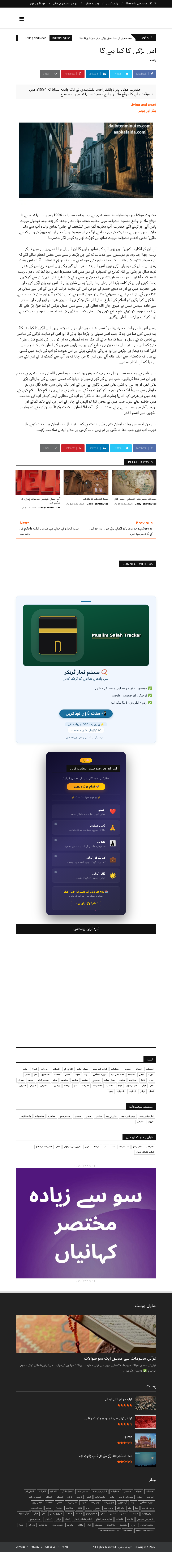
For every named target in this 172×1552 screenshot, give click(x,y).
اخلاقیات (115, 1069)
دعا (113, 1147)
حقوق (67, 1074)
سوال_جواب (148, 1514)
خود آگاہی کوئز (38, 4)
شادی (75, 1080)
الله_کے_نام (68, 1069)
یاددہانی (121, 1091)
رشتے (27, 1074)
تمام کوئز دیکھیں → (86, 903)
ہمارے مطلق (92, 4)
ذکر (35, 1074)
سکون (85, 1080)
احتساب (150, 1069)
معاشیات (97, 1086)
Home (65, 1547)
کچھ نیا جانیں (140, 20)
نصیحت (85, 1086)
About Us (50, 1547)
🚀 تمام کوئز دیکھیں (86, 787)
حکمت (57, 1074)
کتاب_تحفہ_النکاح (44, 1147)
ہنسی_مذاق (57, 1525)
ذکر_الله (97, 1147)
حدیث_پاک (124, 1147)
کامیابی (23, 1086)
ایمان (34, 1069)
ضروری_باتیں (56, 1514)
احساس (127, 1069)
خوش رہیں (37, 1502)
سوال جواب (109, 1080)
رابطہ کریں (112, 4)
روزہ (151, 1080)
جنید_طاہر (95, 1502)
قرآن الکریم (24, 1514)
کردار (151, 1091)
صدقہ (20, 1080)
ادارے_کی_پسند (100, 1069)
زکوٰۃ (143, 1080)
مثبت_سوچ (131, 1086)
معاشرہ (109, 1086)
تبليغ (88, 1497)
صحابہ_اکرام (43, 1080)
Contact (20, 1547)
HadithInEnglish (83, 38)
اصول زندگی (82, 1069)
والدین (57, 1086)
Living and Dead (59, 38)
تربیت (151, 1074)
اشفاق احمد (82, 1491)
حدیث (77, 1074)
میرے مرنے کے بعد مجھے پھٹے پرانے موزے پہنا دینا (129, 38)
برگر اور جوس (22, 38)
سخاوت (133, 1080)
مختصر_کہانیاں (147, 1525)
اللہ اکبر (56, 1069)
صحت (30, 1080)
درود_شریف (148, 1508)
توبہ (86, 1074)
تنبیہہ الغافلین (100, 1074)
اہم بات (44, 1069)
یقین (110, 1091)
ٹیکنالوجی (44, 1086)
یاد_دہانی (43, 1525)
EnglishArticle (145, 1530)
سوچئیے (96, 1080)
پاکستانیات (26, 1116)
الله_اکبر (150, 1147)
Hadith (128, 1530)
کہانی (142, 1091)
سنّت (122, 1080)
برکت (25, 1069)
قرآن (144, 1086)
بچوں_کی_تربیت (128, 1116)
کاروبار (33, 1086)
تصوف (131, 1074)
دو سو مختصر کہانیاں (65, 4)
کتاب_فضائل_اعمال (145, 1152)
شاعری (64, 1080)
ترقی (141, 1074)
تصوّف (49, 1497)
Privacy (35, 1547)
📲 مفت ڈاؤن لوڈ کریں (86, 713)
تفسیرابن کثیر (117, 1074)
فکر (152, 1086)
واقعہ (153, 60)
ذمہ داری (45, 1074)
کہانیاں (132, 1091)
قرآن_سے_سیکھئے (72, 1147)
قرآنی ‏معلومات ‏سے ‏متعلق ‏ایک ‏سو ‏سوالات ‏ (119, 1358)
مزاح (37, 38)
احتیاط (139, 1069)
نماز (75, 1086)
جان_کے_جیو (111, 1116)
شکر (55, 1080)
